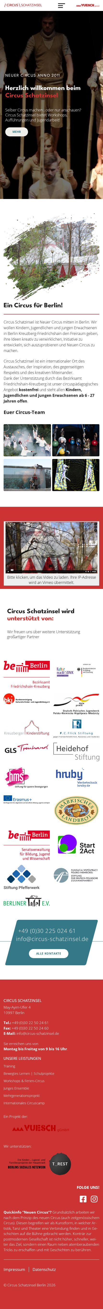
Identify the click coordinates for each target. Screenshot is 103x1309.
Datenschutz (44, 1269)
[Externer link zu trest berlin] (39, 1178)
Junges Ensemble (16, 1088)
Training (9, 1066)
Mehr (16, 132)
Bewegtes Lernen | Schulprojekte (29, 1073)
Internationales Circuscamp (24, 1103)
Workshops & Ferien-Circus (24, 1081)
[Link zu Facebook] (84, 1199)
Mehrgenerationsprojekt (22, 1095)
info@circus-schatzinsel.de (52, 939)
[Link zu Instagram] (95, 1199)
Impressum (14, 1269)
